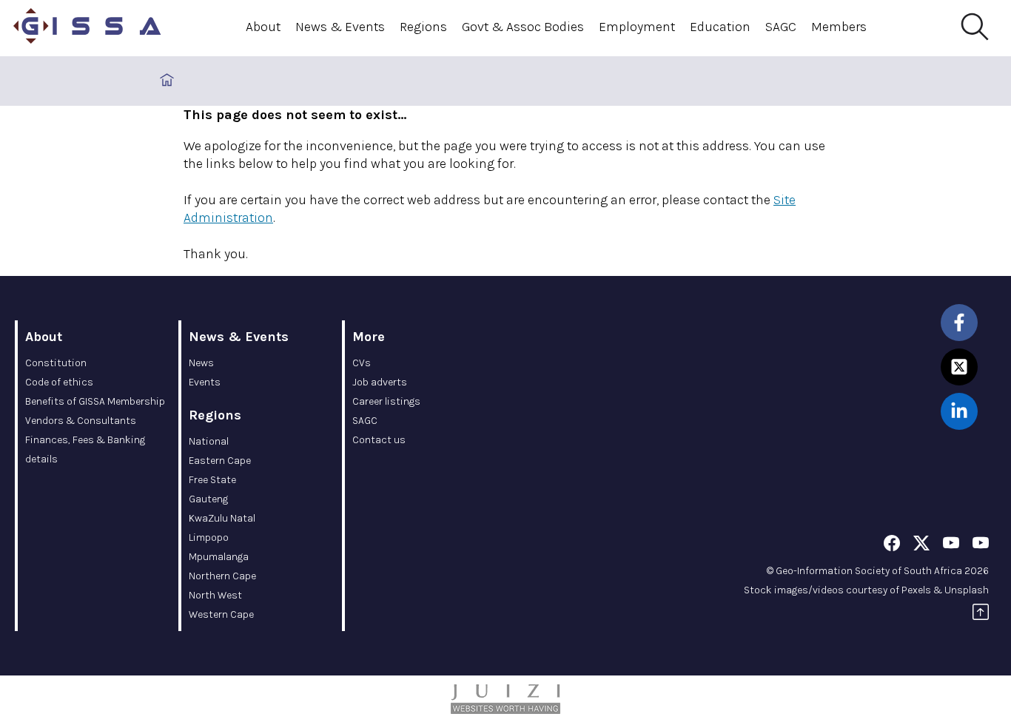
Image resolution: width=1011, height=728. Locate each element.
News (201, 363)
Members (839, 26)
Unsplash (966, 590)
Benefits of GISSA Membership (95, 401)
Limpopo (209, 537)
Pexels (916, 590)
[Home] (87, 28)
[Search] (974, 27)
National (209, 441)
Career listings (386, 401)
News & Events (340, 26)
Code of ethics (59, 382)
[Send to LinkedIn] (959, 411)
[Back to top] (981, 614)
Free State (212, 479)
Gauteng (208, 499)
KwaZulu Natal (222, 518)
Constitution (56, 363)
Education (720, 26)
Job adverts (379, 382)
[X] (921, 545)
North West (215, 595)
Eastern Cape (220, 460)
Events (205, 382)
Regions (423, 26)
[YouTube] (951, 545)
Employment (637, 26)
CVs (361, 363)
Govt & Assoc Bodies (523, 26)
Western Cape (221, 614)
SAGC (780, 26)
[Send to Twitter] (959, 367)
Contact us (379, 440)
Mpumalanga (219, 556)
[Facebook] (892, 545)
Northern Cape (222, 576)
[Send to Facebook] (959, 323)
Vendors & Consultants (80, 420)
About (263, 26)
